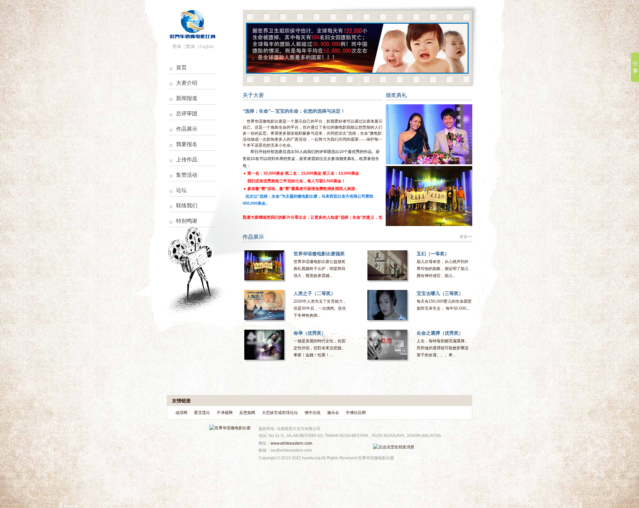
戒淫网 (181, 412)
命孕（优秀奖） (310, 333)
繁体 (190, 46)
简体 (176, 46)
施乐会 (333, 412)
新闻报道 (186, 98)
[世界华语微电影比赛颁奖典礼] (264, 265)
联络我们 (186, 205)
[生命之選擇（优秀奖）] (387, 345)
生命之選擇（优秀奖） (440, 333)
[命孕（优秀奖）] (264, 345)
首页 (181, 67)
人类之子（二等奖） (314, 293)
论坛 (181, 190)
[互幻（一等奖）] (387, 265)
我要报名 (186, 144)
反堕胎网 (247, 412)
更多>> (466, 236)
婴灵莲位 (202, 412)
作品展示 (186, 129)
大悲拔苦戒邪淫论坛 (280, 412)
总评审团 (186, 113)
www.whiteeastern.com (291, 443)
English (206, 46)
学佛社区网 (356, 412)
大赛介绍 (186, 83)
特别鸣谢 (186, 221)
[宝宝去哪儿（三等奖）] (387, 305)
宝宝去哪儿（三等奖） (440, 293)
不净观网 (225, 412)
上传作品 (186, 159)
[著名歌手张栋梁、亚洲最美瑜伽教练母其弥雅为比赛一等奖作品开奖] (429, 163)
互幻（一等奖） (433, 253)
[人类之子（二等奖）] (264, 305)
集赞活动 (186, 175)
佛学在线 (312, 412)
